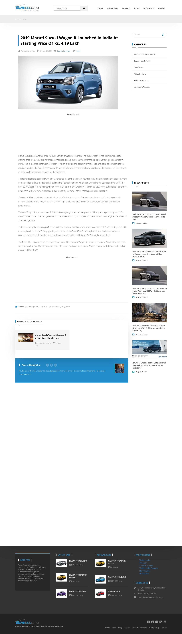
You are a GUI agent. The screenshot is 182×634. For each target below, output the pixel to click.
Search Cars (112, 8)
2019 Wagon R (32, 306)
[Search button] (84, 8)
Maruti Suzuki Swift (77, 591)
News (136, 8)
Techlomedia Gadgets (148, 568)
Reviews (161, 8)
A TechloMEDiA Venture (30, 11)
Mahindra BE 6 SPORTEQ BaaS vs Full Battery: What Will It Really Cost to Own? (149, 217)
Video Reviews (140, 74)
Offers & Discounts (141, 80)
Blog (24, 19)
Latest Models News (142, 61)
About (114, 627)
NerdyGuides (144, 570)
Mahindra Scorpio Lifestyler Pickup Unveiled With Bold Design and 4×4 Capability (148, 328)
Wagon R (65, 306)
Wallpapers (144, 573)
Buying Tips (148, 8)
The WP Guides (146, 565)
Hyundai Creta (114, 591)
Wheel (29, 7)
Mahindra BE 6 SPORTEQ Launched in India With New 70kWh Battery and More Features (149, 291)
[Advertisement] (73, 134)
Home (100, 8)
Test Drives (138, 67)
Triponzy (143, 562)
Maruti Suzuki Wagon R (50, 306)
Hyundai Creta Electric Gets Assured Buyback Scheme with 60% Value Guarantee (149, 365)
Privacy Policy (154, 627)
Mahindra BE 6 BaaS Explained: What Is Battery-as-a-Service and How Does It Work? (149, 254)
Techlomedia (144, 560)
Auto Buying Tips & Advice (144, 54)
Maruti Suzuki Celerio (117, 577)
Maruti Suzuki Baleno (78, 561)
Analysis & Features (142, 87)
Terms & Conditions (139, 627)
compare (126, 8)
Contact (164, 627)
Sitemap (127, 627)
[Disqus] (71, 425)
